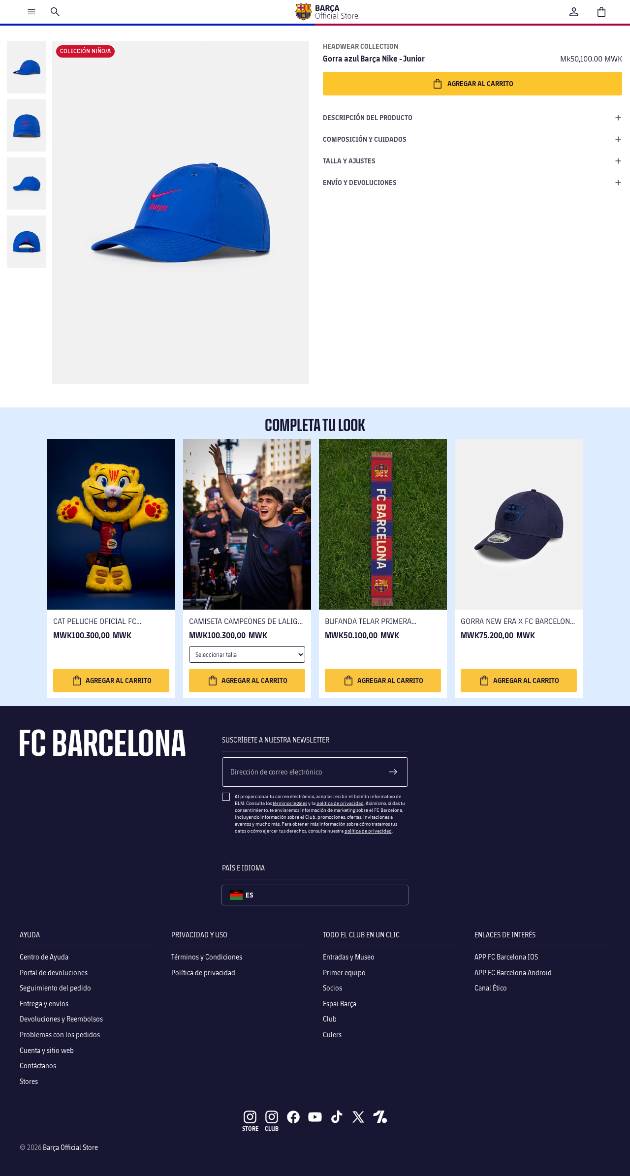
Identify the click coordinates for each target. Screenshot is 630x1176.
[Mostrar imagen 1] (26, 67)
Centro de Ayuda (44, 957)
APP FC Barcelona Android (513, 972)
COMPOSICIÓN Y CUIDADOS (365, 139)
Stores (29, 1081)
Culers (332, 1034)
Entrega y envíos (44, 1003)
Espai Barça (339, 1003)
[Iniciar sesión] (574, 12)
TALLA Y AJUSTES (349, 160)
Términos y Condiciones (206, 957)
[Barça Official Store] (326, 12)
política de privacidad (340, 803)
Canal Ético (490, 988)
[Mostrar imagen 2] (26, 125)
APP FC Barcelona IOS (506, 957)
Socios (332, 988)
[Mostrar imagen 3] (26, 183)
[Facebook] (293, 1117)
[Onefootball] (380, 1117)
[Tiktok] (337, 1117)
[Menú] (31, 12)
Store (250, 1128)
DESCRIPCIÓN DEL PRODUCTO (367, 117)
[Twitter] (358, 1117)
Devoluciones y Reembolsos (61, 1019)
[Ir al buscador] (55, 12)
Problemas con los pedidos (60, 1034)
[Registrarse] (393, 772)
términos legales (290, 803)
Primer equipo (344, 972)
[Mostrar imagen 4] (26, 242)
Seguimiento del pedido (55, 988)
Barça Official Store (70, 1147)
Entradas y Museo (349, 957)
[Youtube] (315, 1117)
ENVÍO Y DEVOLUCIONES (360, 182)
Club (330, 1019)
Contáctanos (38, 1065)
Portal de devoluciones (54, 972)
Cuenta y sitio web (47, 1050)
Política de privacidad (203, 972)
